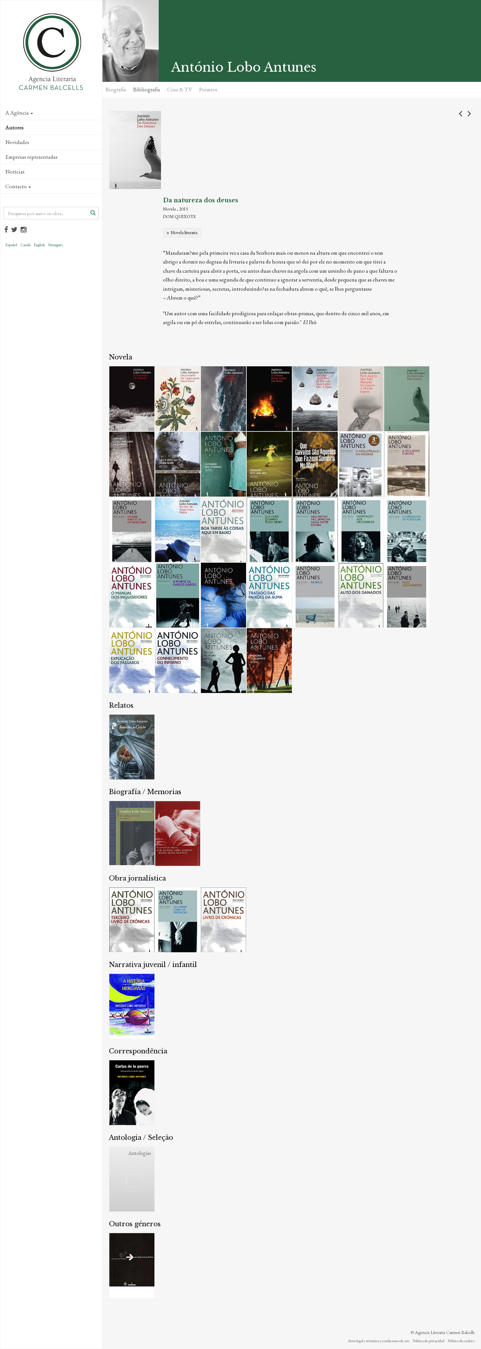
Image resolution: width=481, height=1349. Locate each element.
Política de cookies (461, 1340)
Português (55, 244)
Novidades (17, 142)
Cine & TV (179, 89)
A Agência (17, 112)
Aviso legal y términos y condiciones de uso (378, 1340)
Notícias (15, 171)
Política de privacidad (428, 1340)
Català (25, 244)
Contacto (16, 186)
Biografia (116, 89)
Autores (14, 127)
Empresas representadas (31, 156)
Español (11, 244)
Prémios (208, 89)
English (39, 244)
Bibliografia (146, 89)
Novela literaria (184, 232)
